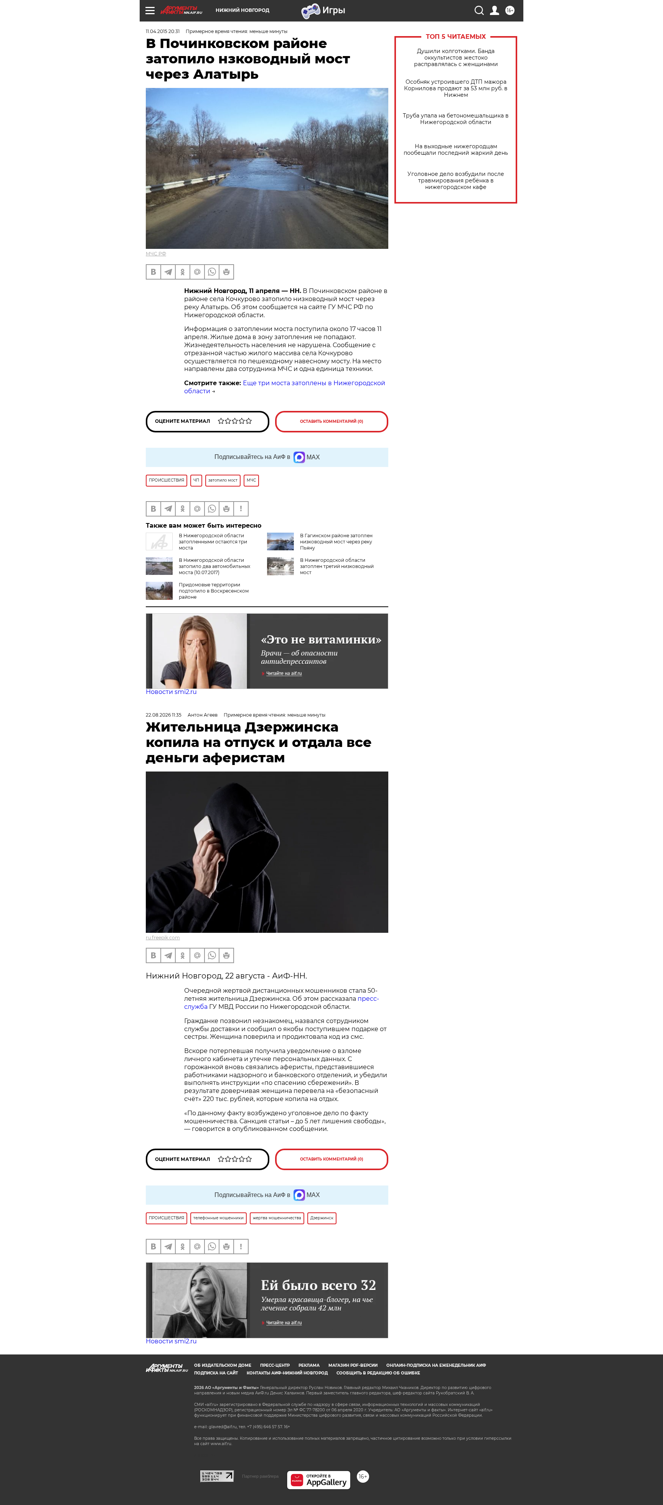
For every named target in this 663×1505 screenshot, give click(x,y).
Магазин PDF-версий (353, 1365)
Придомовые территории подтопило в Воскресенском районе (214, 591)
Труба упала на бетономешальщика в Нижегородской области (456, 119)
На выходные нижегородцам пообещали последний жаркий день (456, 149)
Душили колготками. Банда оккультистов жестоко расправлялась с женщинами (456, 58)
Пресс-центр (275, 1365)
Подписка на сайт (216, 1373)
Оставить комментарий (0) (331, 421)
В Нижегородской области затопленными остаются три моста (213, 542)
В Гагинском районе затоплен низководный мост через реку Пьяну (336, 542)
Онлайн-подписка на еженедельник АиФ (436, 1365)
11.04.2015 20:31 (163, 31)
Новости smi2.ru (171, 691)
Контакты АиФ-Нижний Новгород (287, 1373)
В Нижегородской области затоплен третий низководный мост (337, 566)
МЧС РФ (156, 254)
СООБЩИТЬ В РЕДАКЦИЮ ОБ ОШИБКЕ (378, 1373)
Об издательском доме (222, 1365)
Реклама (309, 1365)
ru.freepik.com (163, 937)
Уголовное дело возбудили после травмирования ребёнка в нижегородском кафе (455, 180)
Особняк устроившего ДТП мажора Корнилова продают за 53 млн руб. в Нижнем (456, 88)
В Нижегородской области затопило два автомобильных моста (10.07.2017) (214, 566)
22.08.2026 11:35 (163, 715)
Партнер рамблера (260, 1476)
